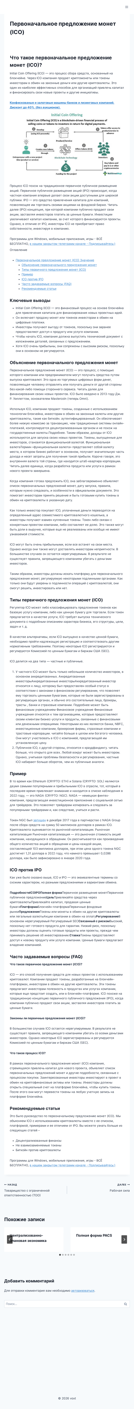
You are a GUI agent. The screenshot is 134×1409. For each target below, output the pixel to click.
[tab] (60, 1255)
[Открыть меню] (126, 7)
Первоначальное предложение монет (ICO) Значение (55, 260)
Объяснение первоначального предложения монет (59, 265)
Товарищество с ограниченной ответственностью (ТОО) (27, 1190)
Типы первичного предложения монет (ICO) (54, 269)
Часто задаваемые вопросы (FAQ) (47, 284)
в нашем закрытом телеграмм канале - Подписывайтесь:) (72, 244)
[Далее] (124, 1239)
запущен (39, 820)
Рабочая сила (120, 1187)
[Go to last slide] (10, 1239)
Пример (27, 274)
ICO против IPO (32, 279)
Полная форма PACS (94, 1235)
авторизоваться (82, 1290)
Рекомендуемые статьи (39, 288)
